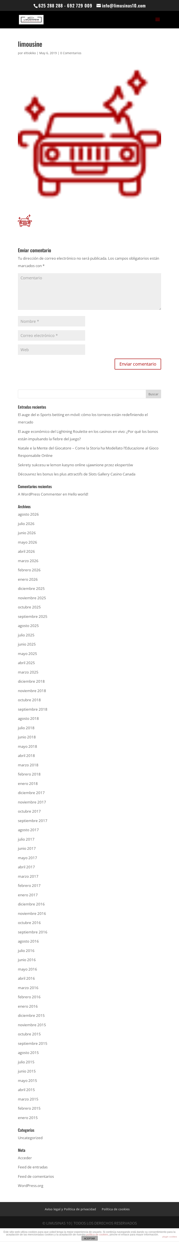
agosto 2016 (28, 941)
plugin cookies (169, 1236)
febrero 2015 (29, 1108)
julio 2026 (26, 523)
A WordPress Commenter (40, 494)
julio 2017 (26, 839)
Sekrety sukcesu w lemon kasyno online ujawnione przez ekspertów (75, 464)
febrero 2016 (29, 996)
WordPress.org (30, 1185)
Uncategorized (30, 1137)
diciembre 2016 (31, 904)
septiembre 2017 (32, 820)
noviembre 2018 (32, 690)
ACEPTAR (89, 1238)
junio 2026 (27, 532)
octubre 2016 (29, 922)
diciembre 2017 (31, 792)
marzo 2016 (28, 987)
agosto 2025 (28, 625)
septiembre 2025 (32, 616)
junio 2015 (27, 1071)
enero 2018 (28, 783)
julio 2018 (26, 727)
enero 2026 (28, 579)
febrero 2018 (29, 774)
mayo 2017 (27, 857)
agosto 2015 (28, 1052)
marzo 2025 (28, 672)
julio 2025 (26, 634)
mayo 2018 (27, 746)
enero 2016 (28, 1006)
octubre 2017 (29, 811)
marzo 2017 (28, 876)
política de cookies (97, 1234)
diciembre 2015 (31, 1015)
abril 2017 (26, 866)
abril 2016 (26, 978)
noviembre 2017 (32, 802)
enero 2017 (28, 894)
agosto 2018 (28, 718)
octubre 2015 (29, 1033)
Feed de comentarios (36, 1176)
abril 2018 (26, 755)
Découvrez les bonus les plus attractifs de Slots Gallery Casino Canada (76, 474)
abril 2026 (26, 551)
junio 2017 (27, 848)
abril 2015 (26, 1089)
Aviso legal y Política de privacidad (70, 1209)
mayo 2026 (27, 542)
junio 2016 (27, 959)
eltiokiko (30, 53)
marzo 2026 (28, 560)
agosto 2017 (28, 829)
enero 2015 (28, 1117)
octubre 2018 (29, 699)
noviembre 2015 (32, 1024)
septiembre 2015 (32, 1043)
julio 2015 (26, 1061)
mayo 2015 (27, 1080)
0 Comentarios (70, 53)
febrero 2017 (29, 885)
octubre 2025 (29, 607)
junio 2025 (27, 644)
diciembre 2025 (31, 588)
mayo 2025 (27, 653)
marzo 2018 (28, 764)
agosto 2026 (28, 514)
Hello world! (78, 494)
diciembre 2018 (31, 681)
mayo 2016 (27, 969)
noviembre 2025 (32, 597)
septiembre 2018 (32, 709)
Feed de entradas (33, 1166)
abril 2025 (26, 662)
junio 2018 (27, 736)
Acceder (25, 1157)
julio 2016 (26, 950)
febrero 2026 (29, 569)
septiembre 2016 (32, 932)
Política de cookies (116, 1209)
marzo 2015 (28, 1099)
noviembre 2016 (32, 913)
